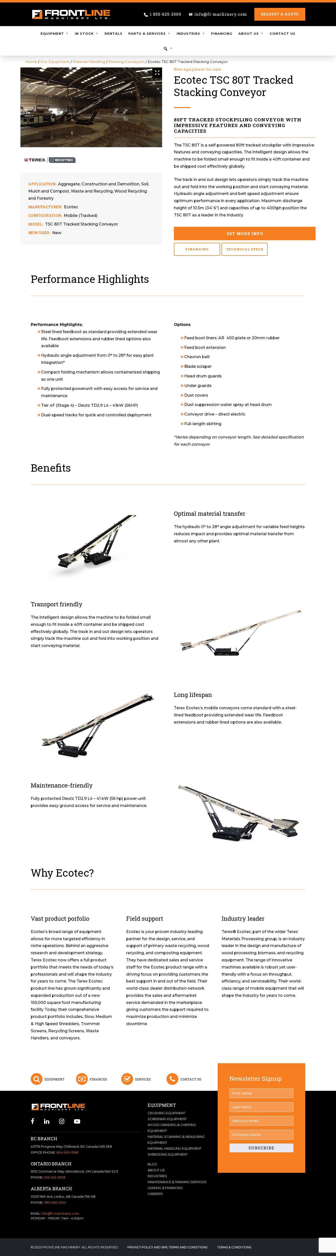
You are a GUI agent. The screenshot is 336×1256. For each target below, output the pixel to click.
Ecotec (71, 207)
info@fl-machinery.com (220, 14)
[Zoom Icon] (157, 72)
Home (31, 62)
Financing (221, 33)
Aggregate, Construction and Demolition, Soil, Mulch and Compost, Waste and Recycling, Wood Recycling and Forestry (88, 191)
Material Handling (89, 62)
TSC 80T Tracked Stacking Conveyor (81, 224)
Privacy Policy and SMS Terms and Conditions (167, 1247)
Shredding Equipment (168, 1154)
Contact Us (282, 33)
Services (143, 1079)
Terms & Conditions (234, 1247)
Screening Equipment (167, 1119)
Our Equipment (55, 62)
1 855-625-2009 (165, 14)
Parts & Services (147, 33)
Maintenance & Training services (177, 1182)
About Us (248, 33)
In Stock (84, 33)
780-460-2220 (55, 1202)
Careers (155, 1194)
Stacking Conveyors (126, 62)
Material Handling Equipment (174, 1148)
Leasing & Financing (165, 1188)
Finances (98, 1079)
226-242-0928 (54, 1177)
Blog (152, 1164)
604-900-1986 (67, 1152)
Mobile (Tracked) (80, 215)
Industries (188, 33)
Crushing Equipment (166, 1113)
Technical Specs (244, 249)
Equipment (52, 33)
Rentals (113, 33)
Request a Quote (280, 14)
